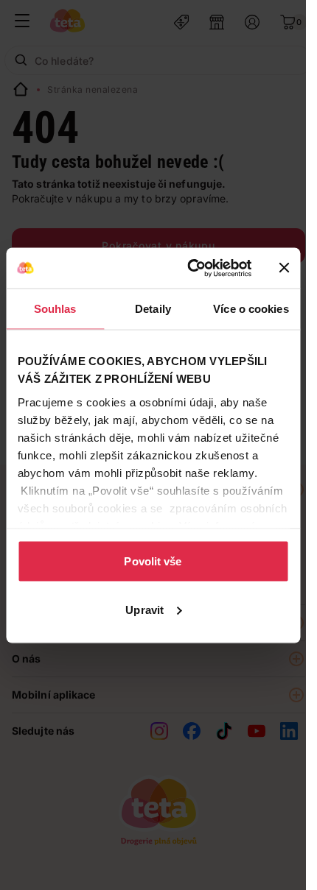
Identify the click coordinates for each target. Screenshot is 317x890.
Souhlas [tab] (55, 309)
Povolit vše (152, 561)
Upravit (144, 609)
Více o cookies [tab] (250, 309)
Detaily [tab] (153, 309)
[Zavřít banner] (284, 268)
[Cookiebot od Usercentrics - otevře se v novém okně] (189, 268)
